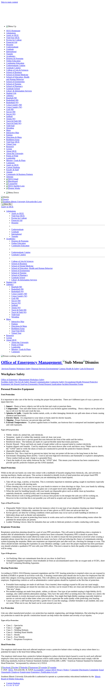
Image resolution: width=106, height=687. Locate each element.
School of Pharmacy (14, 86)
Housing (9, 45)
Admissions (11, 33)
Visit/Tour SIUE (13, 38)
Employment (25, 672)
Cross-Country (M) (14, 105)
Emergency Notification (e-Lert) (44, 672)
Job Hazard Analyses (19, 384)
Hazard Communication (39, 382)
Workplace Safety (23, 369)
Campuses (10, 163)
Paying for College (14, 40)
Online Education (13, 61)
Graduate (10, 49)
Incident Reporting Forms (72, 384)
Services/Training (9, 369)
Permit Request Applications (50, 384)
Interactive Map (12, 133)
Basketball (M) (12, 100)
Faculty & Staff (12, 170)
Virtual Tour (11, 144)
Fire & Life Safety (22, 382)
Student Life (11, 93)
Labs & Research (87, 369)
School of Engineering (15, 82)
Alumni (9, 172)
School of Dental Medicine (17, 75)
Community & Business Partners (19, 174)
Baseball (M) (11, 98)
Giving (9, 149)
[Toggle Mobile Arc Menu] (6, 204)
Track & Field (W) (13, 123)
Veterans (9, 177)
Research (10, 146)
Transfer (9, 54)
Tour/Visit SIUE (18, 331)
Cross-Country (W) (14, 107)
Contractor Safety (57, 382)
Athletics (9, 95)
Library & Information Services (19, 91)
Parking (9, 135)
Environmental (52, 369)
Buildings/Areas (12, 139)
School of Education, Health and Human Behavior (17, 78)
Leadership (10, 158)
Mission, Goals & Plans (15, 160)
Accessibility (39, 670)
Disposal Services (38, 369)
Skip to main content (9, 2)
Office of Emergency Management (32, 362)
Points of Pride (12, 156)
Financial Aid (11, 42)
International (11, 51)
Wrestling (10, 128)
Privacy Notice (63, 670)
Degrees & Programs (14, 58)
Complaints (93, 670)
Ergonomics (33, 384)
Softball (9, 116)
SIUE (10, 670)
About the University (14, 153)
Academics (10, 56)
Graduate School (13, 89)
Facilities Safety (7, 382)
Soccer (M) (10, 112)
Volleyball (10, 126)
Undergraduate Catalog (15, 65)
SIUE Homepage (13, 31)
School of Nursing (13, 84)
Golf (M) (10, 109)
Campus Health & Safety (69, 369)
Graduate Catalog (13, 68)
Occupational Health (73, 382)
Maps (8, 130)
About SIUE (11, 151)
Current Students (13, 167)
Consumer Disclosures (79, 670)
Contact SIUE (50, 670)
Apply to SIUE (12, 35)
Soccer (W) (11, 114)
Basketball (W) (12, 102)
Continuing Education (15, 63)
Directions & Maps (14, 137)
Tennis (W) (10, 119)
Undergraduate (12, 47)
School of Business (14, 72)
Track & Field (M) (13, 121)
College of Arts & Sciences (17, 70)
